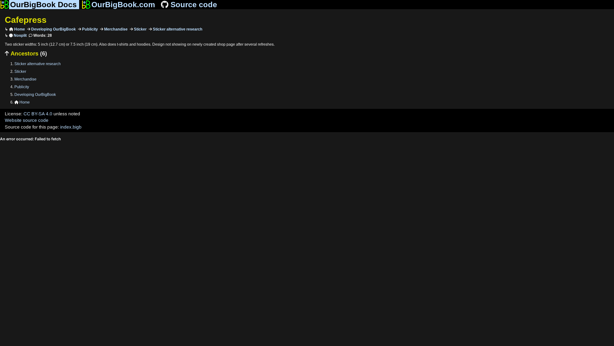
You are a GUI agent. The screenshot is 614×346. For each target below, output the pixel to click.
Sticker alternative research (177, 29)
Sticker (140, 29)
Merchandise (115, 29)
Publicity (89, 29)
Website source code (26, 120)
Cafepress (26, 20)
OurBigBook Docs (43, 4)
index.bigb (71, 127)
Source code (194, 4)
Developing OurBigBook (53, 29)
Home (17, 29)
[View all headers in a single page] (18, 35)
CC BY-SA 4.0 (38, 113)
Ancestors (26, 53)
